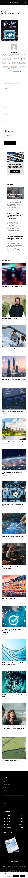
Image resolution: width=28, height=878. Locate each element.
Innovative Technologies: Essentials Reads (13, 536)
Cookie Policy (23, 866)
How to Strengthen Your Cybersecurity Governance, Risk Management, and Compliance (11, 631)
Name (5, 107)
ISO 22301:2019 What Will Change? (11, 348)
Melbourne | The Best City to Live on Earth (12, 441)
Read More (10, 876)
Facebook (14, 815)
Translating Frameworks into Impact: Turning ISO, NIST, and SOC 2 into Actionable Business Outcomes (13, 728)
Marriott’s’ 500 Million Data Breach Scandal (13, 411)
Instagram (14, 827)
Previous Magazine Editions (18, 864)
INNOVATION (5, 800)
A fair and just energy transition (10, 760)
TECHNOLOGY (6, 793)
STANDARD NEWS (6, 784)
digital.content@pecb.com (15, 71)
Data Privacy (16, 866)
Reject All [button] (22, 875)
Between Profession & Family (9, 318)
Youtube (14, 824)
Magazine (5, 803)
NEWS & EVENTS (6, 796)
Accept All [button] (16, 875)
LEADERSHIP (5, 790)
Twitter (14, 818)
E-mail (6, 114)
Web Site (6, 121)
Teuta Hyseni (14, 52)
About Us (9, 864)
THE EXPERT (5, 787)
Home (4, 781)
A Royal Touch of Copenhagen (9, 598)
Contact (5, 806)
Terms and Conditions (8, 866)
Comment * (6, 88)
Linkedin (14, 821)
